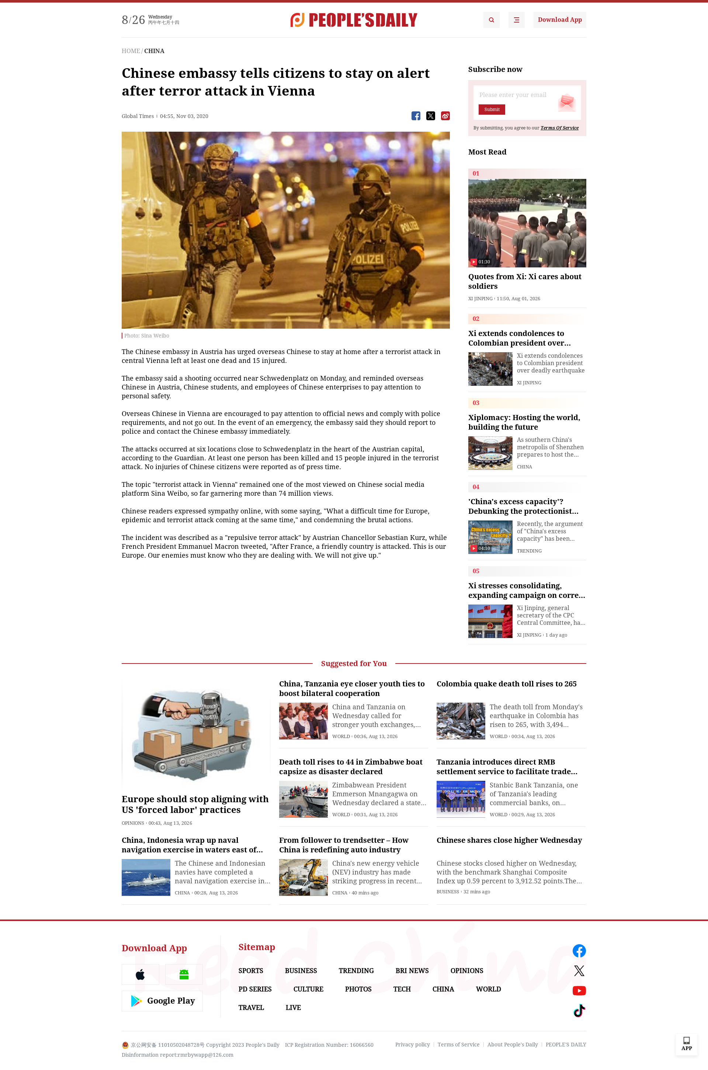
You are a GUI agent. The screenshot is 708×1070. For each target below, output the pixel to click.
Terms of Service (459, 1045)
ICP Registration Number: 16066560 (329, 1045)
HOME (131, 51)
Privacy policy (412, 1045)
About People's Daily (512, 1045)
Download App (560, 19)
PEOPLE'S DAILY (566, 1045)
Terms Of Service (560, 128)
